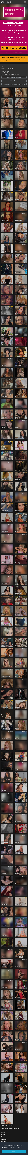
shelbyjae (17, 33)
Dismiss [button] (14, 1151)
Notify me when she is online (14, 77)
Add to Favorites (14, 80)
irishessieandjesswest (13, 22)
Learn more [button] (19, 1147)
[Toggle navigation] (25, 2)
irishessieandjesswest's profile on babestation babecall (15, 84)
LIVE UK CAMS (6, 2)
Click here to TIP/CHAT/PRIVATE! (14, 52)
